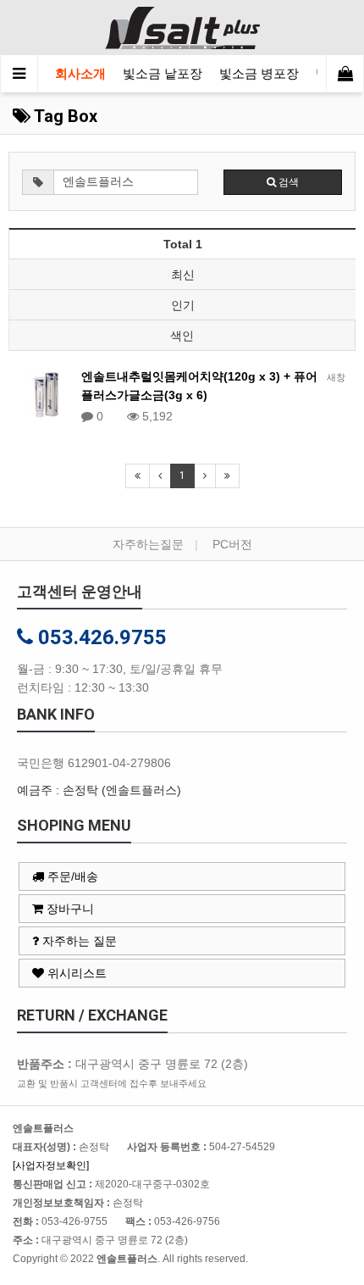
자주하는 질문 (78, 941)
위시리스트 (75, 973)
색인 (182, 335)
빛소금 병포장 (259, 73)
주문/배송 (71, 876)
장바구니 (68, 908)
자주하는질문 (148, 544)
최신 (183, 274)
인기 (183, 305)
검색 (287, 182)
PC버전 (232, 544)
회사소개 (80, 73)
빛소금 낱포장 (162, 73)
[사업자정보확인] (51, 1165)
